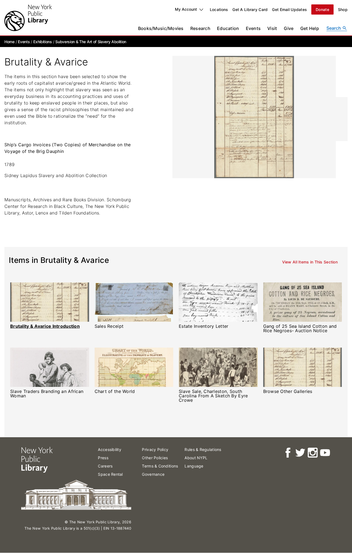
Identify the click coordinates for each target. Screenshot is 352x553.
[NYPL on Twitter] (300, 453)
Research (200, 28)
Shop (343, 9)
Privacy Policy (155, 449)
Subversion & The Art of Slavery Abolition (90, 41)
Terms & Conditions (160, 466)
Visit (272, 28)
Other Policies (155, 457)
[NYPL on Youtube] (324, 453)
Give (289, 28)
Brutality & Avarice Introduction (45, 326)
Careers (105, 466)
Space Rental (110, 474)
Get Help (309, 28)
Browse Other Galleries (287, 391)
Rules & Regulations (203, 449)
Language (194, 466)
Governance (153, 474)
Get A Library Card (250, 9)
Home (9, 41)
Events (253, 28)
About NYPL (196, 457)
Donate (322, 9)
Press (103, 457)
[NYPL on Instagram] (312, 453)
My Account (186, 9)
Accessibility (109, 449)
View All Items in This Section (310, 262)
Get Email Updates (289, 9)
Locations (219, 9)
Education (228, 28)
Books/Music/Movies (161, 28)
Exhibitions (42, 41)
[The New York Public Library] (28, 17)
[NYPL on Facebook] (287, 453)
